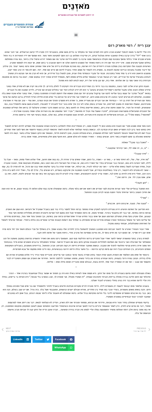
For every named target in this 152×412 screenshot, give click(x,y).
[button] (76, 34)
